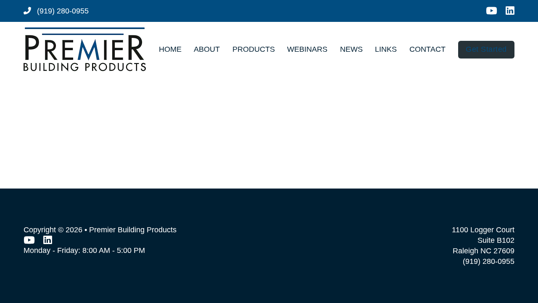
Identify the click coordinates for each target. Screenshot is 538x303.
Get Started (486, 49)
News (351, 49)
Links (386, 49)
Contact (427, 49)
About (207, 49)
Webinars (307, 49)
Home (170, 49)
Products (253, 49)
